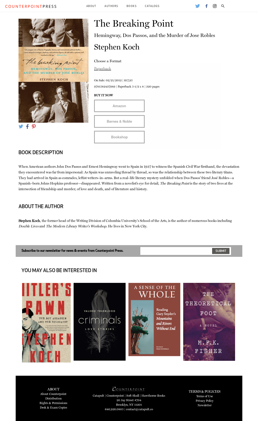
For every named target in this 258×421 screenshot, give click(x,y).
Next (241, 332)
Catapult (98, 395)
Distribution (53, 398)
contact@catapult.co (139, 409)
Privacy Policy (204, 401)
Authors (111, 6)
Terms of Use (204, 396)
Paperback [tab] (102, 68)
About (91, 6)
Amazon (119, 105)
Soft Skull (132, 395)
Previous (16, 332)
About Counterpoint (53, 394)
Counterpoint (115, 395)
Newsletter (205, 405)
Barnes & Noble (119, 121)
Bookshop (119, 136)
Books (132, 6)
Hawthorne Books (153, 395)
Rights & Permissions (53, 403)
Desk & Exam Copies (53, 407)
